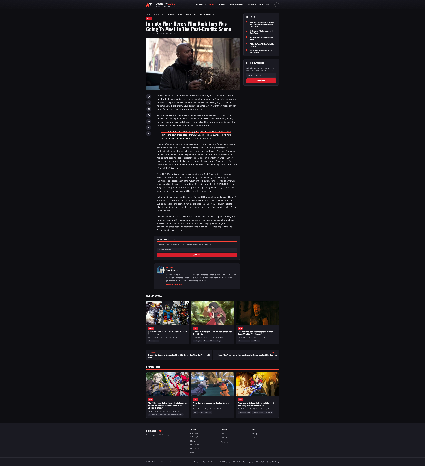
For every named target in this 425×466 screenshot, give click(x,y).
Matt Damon (255, 341)
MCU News (194, 444)
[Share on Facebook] (148, 109)
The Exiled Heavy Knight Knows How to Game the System (166, 414)
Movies (211, 4)
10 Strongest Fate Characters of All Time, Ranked (261, 32)
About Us (206, 462)
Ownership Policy (273, 462)
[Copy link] (148, 127)
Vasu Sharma (150, 34)
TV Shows (221, 4)
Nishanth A (241, 337)
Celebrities (200, 4)
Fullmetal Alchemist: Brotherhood (262, 412)
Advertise (224, 442)
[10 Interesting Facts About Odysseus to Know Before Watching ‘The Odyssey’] (257, 313)
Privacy (254, 434)
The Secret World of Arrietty (212, 341)
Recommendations (236, 4)
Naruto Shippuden (205, 412)
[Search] (276, 4)
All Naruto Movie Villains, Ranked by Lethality (262, 45)
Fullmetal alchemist (244, 412)
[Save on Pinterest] (148, 96)
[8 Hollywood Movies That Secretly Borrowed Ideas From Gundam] (167, 313)
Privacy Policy (260, 462)
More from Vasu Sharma (175, 285)
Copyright (250, 462)
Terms (254, 438)
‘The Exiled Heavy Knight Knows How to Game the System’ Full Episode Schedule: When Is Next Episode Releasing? (167, 405)
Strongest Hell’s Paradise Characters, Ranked (262, 38)
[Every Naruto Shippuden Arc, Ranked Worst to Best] (212, 384)
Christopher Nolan (244, 341)
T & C (233, 462)
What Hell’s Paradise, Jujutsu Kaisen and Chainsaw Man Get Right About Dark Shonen (262, 24)
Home (148, 14)
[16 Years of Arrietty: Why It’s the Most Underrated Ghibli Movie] (212, 313)
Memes (268, 4)
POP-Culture (252, 4)
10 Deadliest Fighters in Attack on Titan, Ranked (261, 51)
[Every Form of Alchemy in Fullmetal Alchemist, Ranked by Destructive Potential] (257, 384)
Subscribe (197, 255)
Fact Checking (225, 462)
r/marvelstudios (203, 138)
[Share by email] (148, 121)
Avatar (151, 341)
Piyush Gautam (153, 337)
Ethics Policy (241, 462)
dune (156, 341)
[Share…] (148, 133)
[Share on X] (148, 102)
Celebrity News (195, 437)
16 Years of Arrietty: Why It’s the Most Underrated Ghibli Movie (212, 332)
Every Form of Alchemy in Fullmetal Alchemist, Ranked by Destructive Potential (256, 404)
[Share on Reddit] (148, 115)
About (223, 434)
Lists (261, 4)
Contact (224, 438)
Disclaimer (214, 462)
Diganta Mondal (198, 337)
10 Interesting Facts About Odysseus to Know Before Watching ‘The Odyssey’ (255, 332)
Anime (195, 328)
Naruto (196, 412)
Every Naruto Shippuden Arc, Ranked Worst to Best (211, 404)
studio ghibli (197, 341)
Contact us (197, 462)
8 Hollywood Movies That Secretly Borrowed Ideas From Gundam (167, 332)
